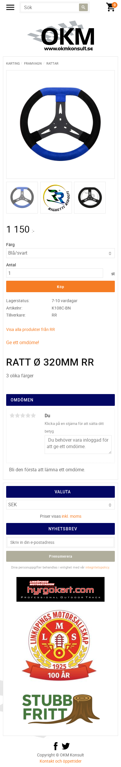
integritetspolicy (97, 567)
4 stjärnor (28, 415)
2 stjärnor (17, 415)
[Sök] (83, 7)
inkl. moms (71, 516)
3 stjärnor (22, 415)
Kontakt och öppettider (61, 761)
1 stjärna (12, 415)
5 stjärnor (33, 415)
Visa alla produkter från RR (30, 329)
